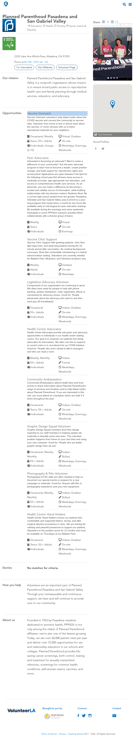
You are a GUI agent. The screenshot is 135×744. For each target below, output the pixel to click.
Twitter (84, 716)
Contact (114, 716)
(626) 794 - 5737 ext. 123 (35, 61)
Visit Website (45, 67)
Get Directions (105, 134)
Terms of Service (49, 734)
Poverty (61, 25)
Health (49, 25)
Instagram (90, 716)
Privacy (62, 734)
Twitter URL (103, 148)
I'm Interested (24, 67)
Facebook (78, 716)
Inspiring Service (75, 734)
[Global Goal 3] (9, 43)
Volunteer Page (66, 67)
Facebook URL (96, 148)
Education (36, 25)
